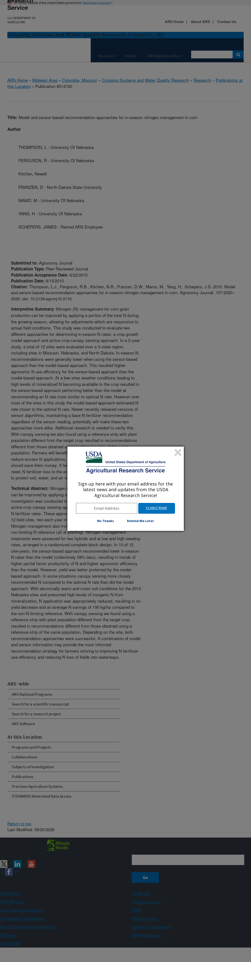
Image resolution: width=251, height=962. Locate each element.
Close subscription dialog (178, 452)
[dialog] (125, 489)
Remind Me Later (140, 521)
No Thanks (105, 521)
